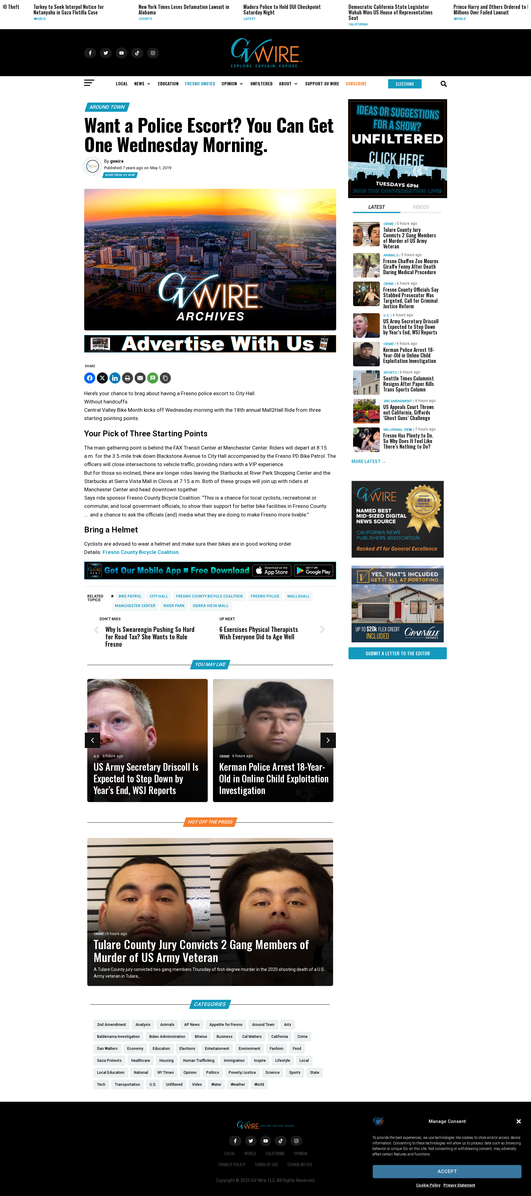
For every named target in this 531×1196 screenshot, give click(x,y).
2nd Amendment (398, 401)
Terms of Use (266, 1164)
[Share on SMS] (152, 378)
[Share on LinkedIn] (114, 378)
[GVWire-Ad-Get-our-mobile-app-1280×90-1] (210, 578)
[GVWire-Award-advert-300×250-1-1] (398, 556)
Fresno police (265, 596)
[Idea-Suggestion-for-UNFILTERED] (397, 196)
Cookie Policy (428, 1185)
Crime (224, 756)
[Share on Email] (140, 378)
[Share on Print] (127, 378)
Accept (447, 1171)
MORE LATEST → (369, 461)
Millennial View (398, 430)
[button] (519, 1121)
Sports (390, 373)
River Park (174, 606)
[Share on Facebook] (89, 378)
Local (229, 1153)
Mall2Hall (298, 596)
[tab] (377, 208)
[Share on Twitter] (102, 378)
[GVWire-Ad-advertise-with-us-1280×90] (210, 351)
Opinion (300, 1153)
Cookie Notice (300, 1164)
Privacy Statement (459, 1185)
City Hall (159, 596)
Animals (391, 255)
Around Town (107, 107)
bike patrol (130, 596)
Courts (123, 19)
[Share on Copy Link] (165, 378)
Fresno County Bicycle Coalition (141, 552)
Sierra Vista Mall (211, 606)
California (335, 24)
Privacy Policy (231, 1164)
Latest (227, 19)
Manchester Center (135, 606)
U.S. (97, 756)
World (17, 19)
